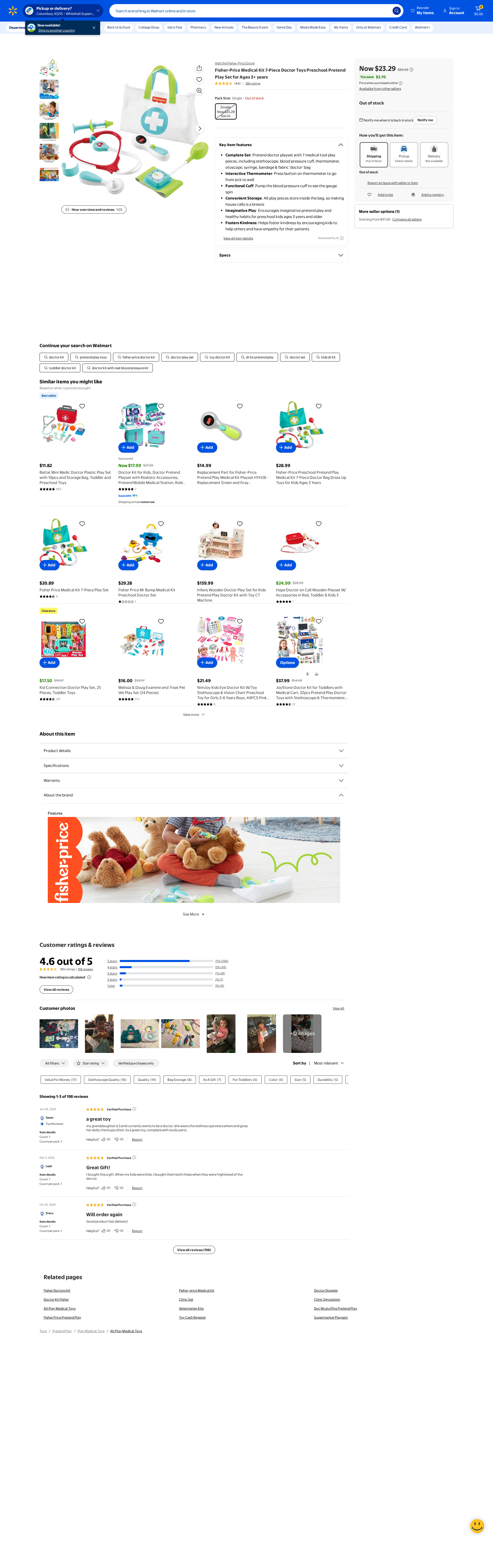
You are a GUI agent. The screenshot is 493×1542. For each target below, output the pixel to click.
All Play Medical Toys (59, 1308)
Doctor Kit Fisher (56, 1299)
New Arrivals (223, 27)
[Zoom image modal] (199, 90)
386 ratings (252, 83)
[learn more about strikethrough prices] (411, 70)
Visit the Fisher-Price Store (235, 63)
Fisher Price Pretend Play (62, 1317)
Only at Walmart (368, 27)
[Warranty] (341, 780)
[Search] (397, 11)
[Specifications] (341, 766)
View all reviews (56, 989)
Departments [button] (19, 27)
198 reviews (85, 969)
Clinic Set (186, 1299)
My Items (341, 27)
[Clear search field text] (385, 10)
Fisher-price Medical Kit (196, 1290)
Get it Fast (174, 27)
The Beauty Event (255, 27)
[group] (237, 83)
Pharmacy (198, 27)
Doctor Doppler (326, 1290)
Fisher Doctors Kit (57, 1290)
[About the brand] (341, 795)
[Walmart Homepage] (13, 10)
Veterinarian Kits (191, 1308)
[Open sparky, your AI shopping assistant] (477, 1526)
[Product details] (341, 751)
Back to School (118, 27)
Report (137, 1139)
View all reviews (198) (194, 1250)
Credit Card (398, 27)
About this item (57, 734)
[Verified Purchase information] (134, 1109)
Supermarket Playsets (331, 1317)
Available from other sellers (380, 89)
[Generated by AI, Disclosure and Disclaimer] (342, 238)
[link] (302, 1033)
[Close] (95, 28)
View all (338, 1008)
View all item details (238, 238)
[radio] (226, 111)
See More (191, 914)
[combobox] (256, 10)
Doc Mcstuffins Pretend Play (335, 1308)
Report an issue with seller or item (392, 183)
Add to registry (432, 195)
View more (191, 714)
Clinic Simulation (327, 1299)
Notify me (425, 120)
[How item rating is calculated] (89, 977)
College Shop (148, 27)
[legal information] (401, 83)
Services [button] (52, 27)
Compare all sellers (407, 219)
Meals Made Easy (313, 27)
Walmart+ (422, 27)
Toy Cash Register (192, 1317)
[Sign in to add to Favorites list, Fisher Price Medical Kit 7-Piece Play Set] (82, 523)
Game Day (284, 27)
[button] (422, 10)
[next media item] (199, 128)
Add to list (385, 195)
